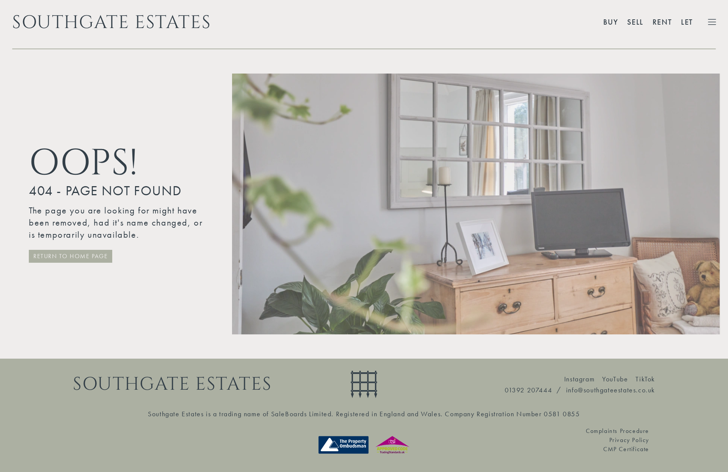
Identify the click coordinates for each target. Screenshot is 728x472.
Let (687, 22)
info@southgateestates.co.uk (610, 390)
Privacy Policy (629, 440)
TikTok (645, 379)
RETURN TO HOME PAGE (70, 256)
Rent (662, 22)
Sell (635, 22)
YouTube (615, 379)
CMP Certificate (626, 449)
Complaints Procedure (617, 431)
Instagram (579, 379)
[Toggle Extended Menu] (712, 22)
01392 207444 (528, 390)
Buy (610, 22)
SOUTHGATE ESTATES (111, 22)
